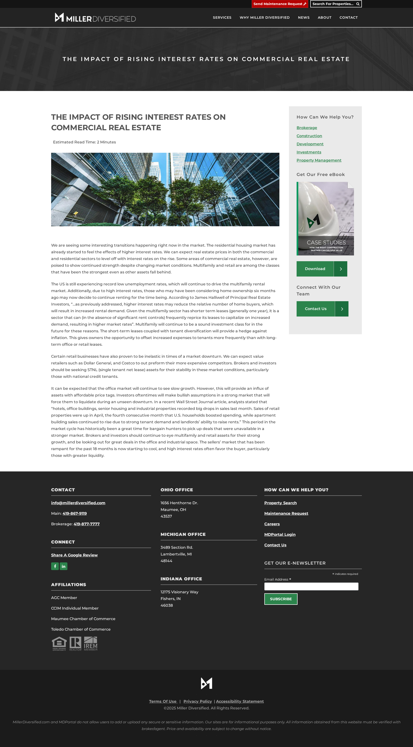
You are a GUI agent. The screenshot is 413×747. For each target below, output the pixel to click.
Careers (272, 524)
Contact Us (275, 545)
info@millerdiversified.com (78, 503)
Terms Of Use (163, 701)
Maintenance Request (286, 513)
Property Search (280, 503)
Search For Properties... (334, 4)
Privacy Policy (198, 701)
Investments (309, 152)
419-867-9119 (75, 513)
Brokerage (307, 127)
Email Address (277, 579)
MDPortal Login (280, 534)
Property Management (319, 160)
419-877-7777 (87, 524)
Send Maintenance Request (278, 4)
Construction (309, 136)
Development (310, 144)
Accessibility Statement (240, 701)
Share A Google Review (74, 555)
